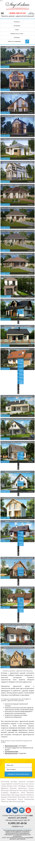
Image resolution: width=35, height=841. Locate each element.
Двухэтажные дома (11, 746)
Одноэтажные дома (11, 751)
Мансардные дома (11, 753)
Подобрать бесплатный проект (18, 774)
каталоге (15, 730)
